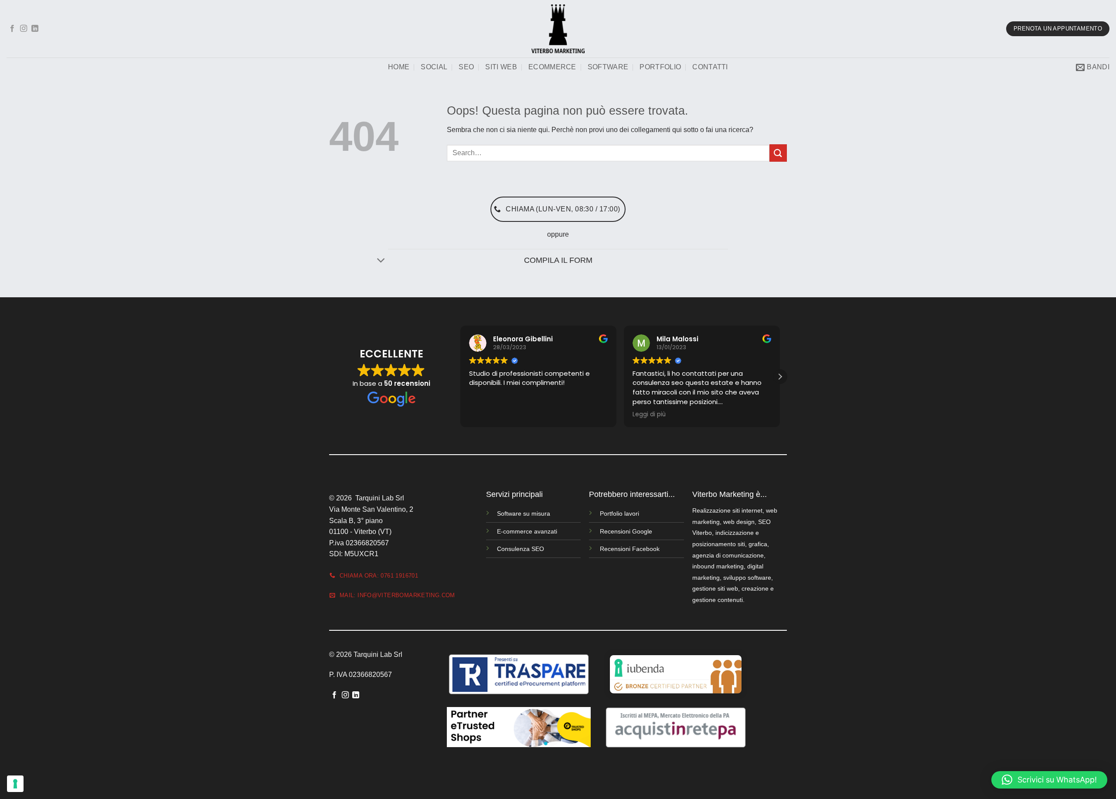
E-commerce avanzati (527, 531)
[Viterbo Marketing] (558, 29)
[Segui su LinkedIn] (34, 29)
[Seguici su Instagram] (23, 29)
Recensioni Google (626, 531)
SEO (466, 67)
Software (608, 67)
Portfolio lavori (619, 513)
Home (398, 67)
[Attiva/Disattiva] (381, 261)
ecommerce (552, 67)
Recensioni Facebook (630, 548)
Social (434, 67)
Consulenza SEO (520, 548)
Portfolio (660, 67)
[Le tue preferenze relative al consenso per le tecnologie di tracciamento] (15, 783)
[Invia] (778, 152)
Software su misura (523, 513)
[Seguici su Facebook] (12, 29)
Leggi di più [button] (649, 414)
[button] (1092, 67)
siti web (501, 67)
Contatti (710, 67)
